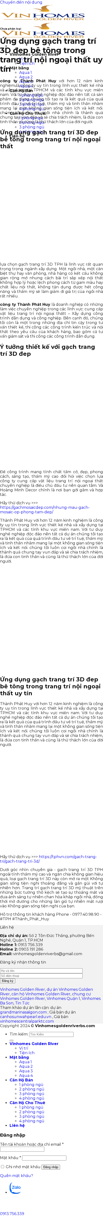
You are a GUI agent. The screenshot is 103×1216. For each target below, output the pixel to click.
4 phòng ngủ (31, 1098)
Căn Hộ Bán (21, 1080)
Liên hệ (17, 1125)
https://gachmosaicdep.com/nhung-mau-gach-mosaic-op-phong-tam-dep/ (45, 509)
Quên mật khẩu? (16, 1175)
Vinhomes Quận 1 (63, 998)
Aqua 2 (26, 77)
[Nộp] (11, 1040)
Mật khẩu (10, 1158)
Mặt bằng (19, 68)
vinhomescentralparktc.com (27, 1021)
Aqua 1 (25, 72)
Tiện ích (26, 1053)
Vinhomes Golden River (22, 989)
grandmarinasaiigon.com (23, 1012)
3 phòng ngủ (31, 127)
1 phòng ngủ (31, 1084)
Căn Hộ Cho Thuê (27, 1103)
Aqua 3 (26, 1071)
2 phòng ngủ (31, 1089)
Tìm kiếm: (19, 1034)
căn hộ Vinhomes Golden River (40, 994)
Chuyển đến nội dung (21, 2)
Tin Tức (22, 1003)
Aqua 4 (26, 1075)
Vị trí (23, 1048)
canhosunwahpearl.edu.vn (25, 1016)
